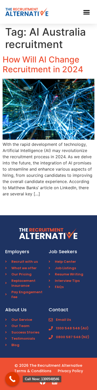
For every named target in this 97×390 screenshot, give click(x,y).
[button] (86, 12)
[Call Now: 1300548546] (12, 379)
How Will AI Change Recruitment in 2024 (43, 64)
